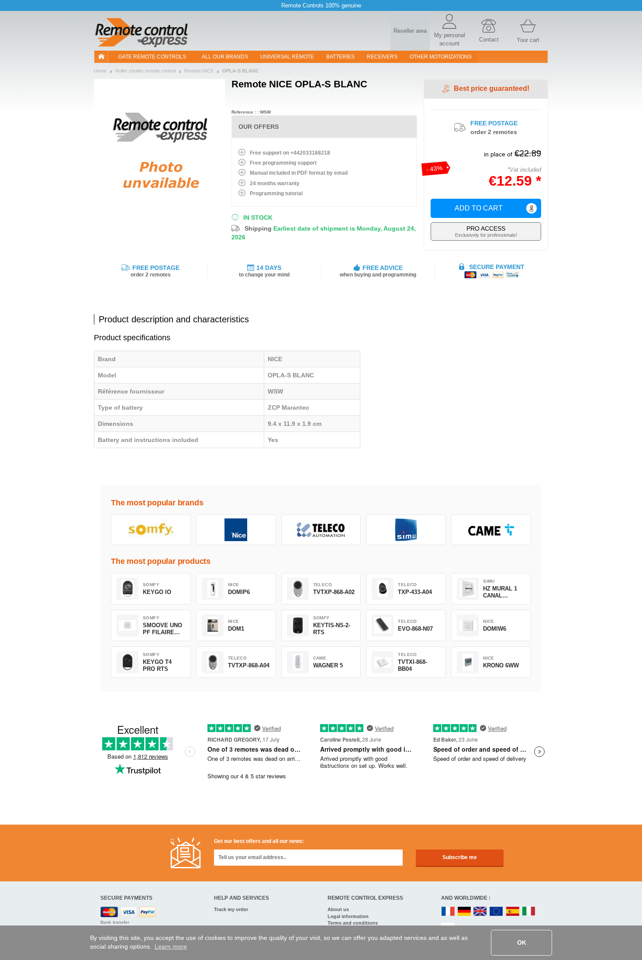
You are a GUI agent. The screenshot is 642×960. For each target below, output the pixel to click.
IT (529, 911)
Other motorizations (441, 57)
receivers (382, 57)
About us (338, 909)
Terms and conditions (353, 922)
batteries (340, 57)
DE (464, 911)
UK (480, 911)
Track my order (231, 909)
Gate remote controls (152, 57)
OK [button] (521, 942)
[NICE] (236, 530)
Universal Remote (287, 57)
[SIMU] (406, 530)
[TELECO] (321, 530)
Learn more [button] (171, 946)
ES (513, 911)
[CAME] (491, 530)
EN (497, 911)
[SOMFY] (151, 530)
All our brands (225, 57)
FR (448, 911)
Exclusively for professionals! (486, 231)
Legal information (348, 916)
